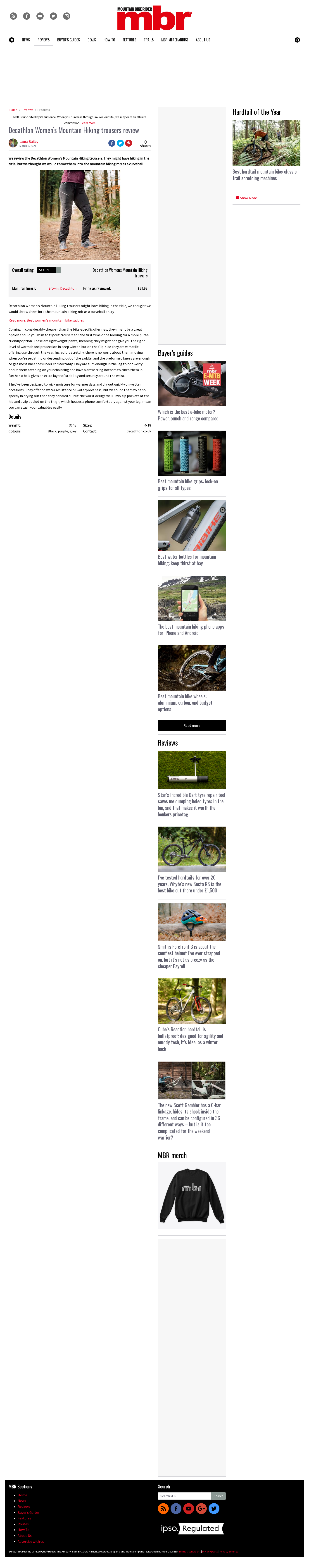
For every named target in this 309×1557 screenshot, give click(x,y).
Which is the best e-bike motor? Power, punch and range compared (188, 415)
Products (44, 110)
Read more (191, 725)
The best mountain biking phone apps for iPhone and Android (191, 630)
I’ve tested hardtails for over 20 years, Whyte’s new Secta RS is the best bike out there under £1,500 (189, 884)
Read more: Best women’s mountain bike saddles (46, 320)
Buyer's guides (175, 353)
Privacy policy (210, 1551)
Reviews (27, 110)
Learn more (88, 123)
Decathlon (68, 288)
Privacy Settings (229, 1551)
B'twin (53, 288)
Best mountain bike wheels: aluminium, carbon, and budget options (185, 702)
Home (13, 110)
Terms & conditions (190, 1551)
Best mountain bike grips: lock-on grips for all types (188, 484)
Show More (248, 198)
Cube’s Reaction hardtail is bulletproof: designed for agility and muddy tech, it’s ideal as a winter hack (190, 1038)
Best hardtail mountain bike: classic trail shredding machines (265, 174)
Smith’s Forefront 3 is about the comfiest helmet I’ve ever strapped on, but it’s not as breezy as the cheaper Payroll (189, 956)
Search (218, 1496)
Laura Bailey (28, 141)
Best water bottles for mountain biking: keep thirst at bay (187, 560)
